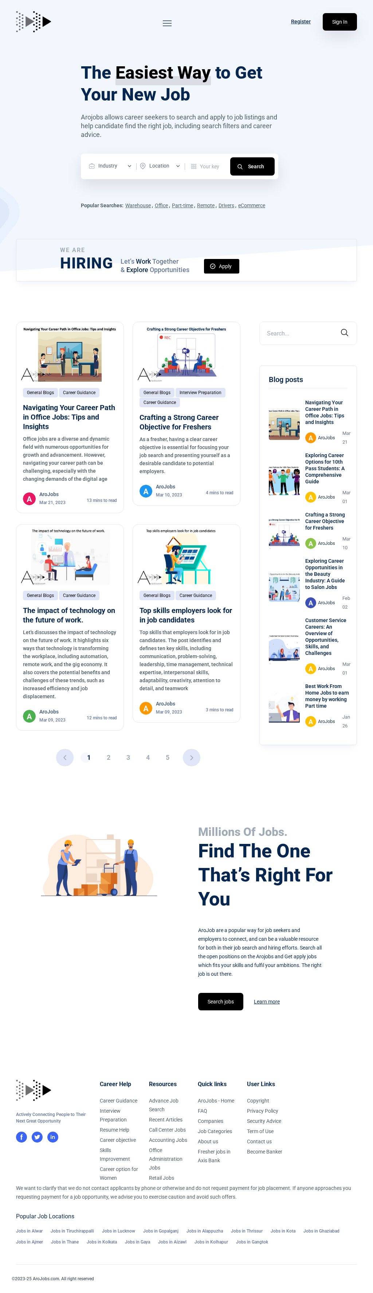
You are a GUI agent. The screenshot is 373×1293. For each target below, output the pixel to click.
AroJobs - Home (216, 1101)
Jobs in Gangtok (252, 1242)
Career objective (118, 1140)
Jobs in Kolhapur (211, 1242)
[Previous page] (65, 757)
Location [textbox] (159, 166)
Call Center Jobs (167, 1130)
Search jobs (221, 1002)
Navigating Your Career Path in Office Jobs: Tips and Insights (69, 417)
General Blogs (40, 392)
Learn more (267, 1002)
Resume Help (114, 1130)
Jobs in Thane (65, 1242)
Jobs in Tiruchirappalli (72, 1231)
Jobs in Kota (283, 1231)
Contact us (259, 1141)
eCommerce (251, 205)
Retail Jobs (161, 1178)
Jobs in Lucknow (118, 1231)
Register (301, 21)
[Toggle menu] (167, 23)
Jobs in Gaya (137, 1242)
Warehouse (138, 205)
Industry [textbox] (107, 166)
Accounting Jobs (168, 1140)
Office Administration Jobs (165, 1159)
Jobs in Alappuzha (204, 1231)
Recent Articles (165, 1120)
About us (208, 1141)
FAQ (202, 1111)
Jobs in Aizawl (172, 1242)
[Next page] (191, 757)
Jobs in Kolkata (102, 1242)
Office (161, 205)
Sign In (340, 22)
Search (256, 166)
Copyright (258, 1101)
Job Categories (215, 1131)
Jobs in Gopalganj (160, 1231)
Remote (206, 205)
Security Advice (264, 1121)
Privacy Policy (262, 1111)
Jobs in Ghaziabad (321, 1231)
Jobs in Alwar (29, 1231)
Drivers (226, 205)
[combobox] (111, 166)
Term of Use (260, 1131)
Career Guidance (79, 392)
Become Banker (264, 1152)
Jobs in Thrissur (247, 1231)
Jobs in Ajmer (29, 1242)
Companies (210, 1121)
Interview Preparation (200, 392)
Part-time (182, 205)
